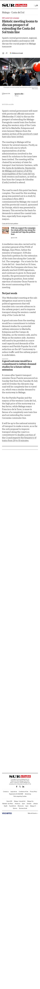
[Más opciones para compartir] (6, 53)
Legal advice (13, 791)
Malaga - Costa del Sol (13, 12)
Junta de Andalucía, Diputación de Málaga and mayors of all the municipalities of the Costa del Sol (18, 171)
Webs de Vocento (32, 813)
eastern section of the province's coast (20, 133)
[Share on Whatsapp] (3, 53)
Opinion (15, 808)
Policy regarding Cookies (20, 796)
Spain (23, 803)
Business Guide (23, 808)
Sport (26, 806)
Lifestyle (35, 803)
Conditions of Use (23, 791)
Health (5, 806)
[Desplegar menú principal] (36, 5)
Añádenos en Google (17, 53)
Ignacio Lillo (19, 94)
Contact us (6, 791)
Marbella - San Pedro (7, 803)
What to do (21, 806)
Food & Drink (12, 806)
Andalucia (17, 803)
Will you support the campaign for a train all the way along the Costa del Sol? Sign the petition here (23, 231)
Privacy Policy (33, 791)
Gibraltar (29, 803)
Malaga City (30, 801)
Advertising (28, 794)
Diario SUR (9, 801)
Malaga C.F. (33, 806)
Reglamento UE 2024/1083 (16, 794)
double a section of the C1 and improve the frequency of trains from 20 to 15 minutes (19, 437)
